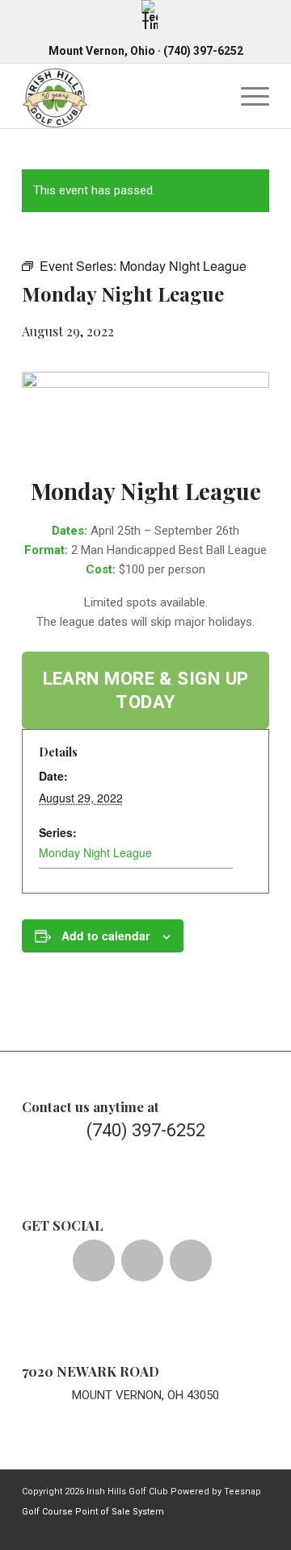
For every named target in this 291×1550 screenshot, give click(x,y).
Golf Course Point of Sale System (93, 1511)
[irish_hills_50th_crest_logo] (121, 96)
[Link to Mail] (233, 1530)
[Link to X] (160, 1530)
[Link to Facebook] (136, 1530)
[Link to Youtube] (208, 1530)
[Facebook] (94, 1260)
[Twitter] (142, 1260)
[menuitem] (149, 14)
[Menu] (247, 96)
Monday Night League (95, 852)
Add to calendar (105, 935)
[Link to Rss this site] (257, 1530)
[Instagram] (191, 1260)
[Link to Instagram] (184, 1530)
